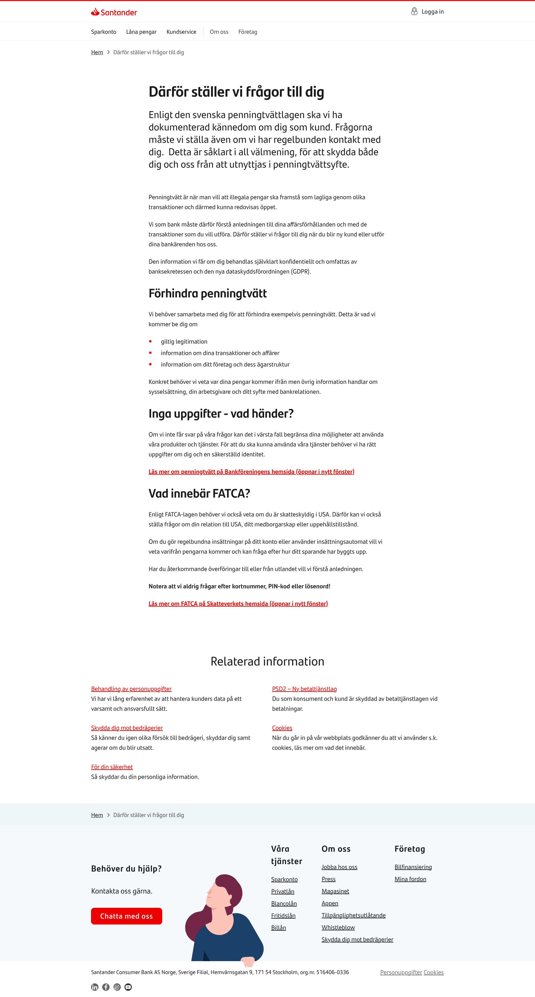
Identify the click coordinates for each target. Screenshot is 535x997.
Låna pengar (141, 31)
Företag (247, 31)
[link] (96, 11)
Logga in (433, 11)
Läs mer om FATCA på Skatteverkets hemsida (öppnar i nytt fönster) (238, 603)
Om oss (219, 31)
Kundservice (181, 31)
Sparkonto (103, 31)
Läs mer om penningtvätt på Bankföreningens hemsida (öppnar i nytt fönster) (251, 471)
